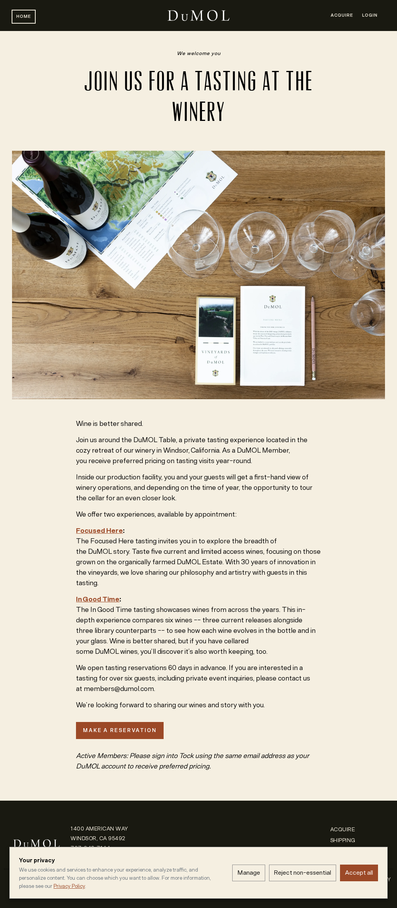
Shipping (343, 840)
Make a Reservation (120, 730)
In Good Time (97, 599)
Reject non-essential (302, 872)
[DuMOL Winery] (36, 836)
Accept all (359, 872)
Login (370, 15)
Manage (248, 872)
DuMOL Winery (198, 15)
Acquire (342, 15)
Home (23, 16)
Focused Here (99, 530)
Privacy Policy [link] (69, 886)
